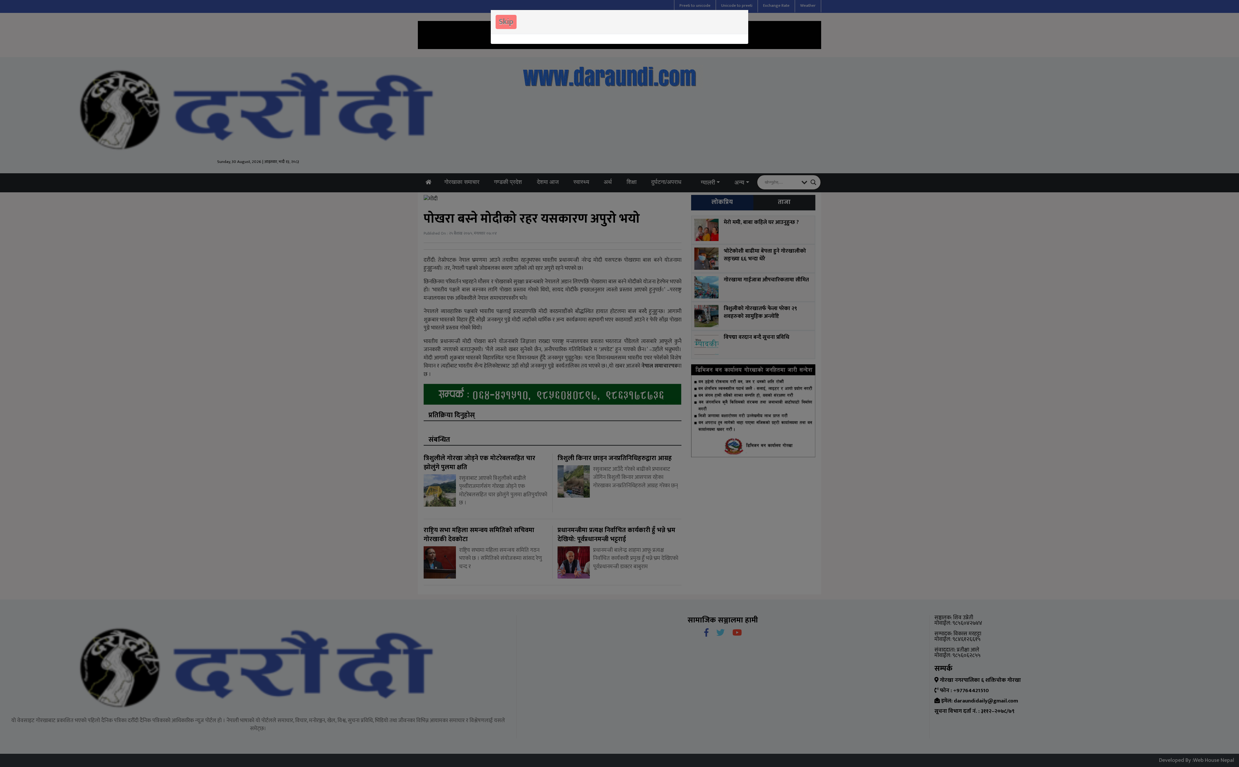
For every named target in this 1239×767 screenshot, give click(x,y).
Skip (506, 21)
